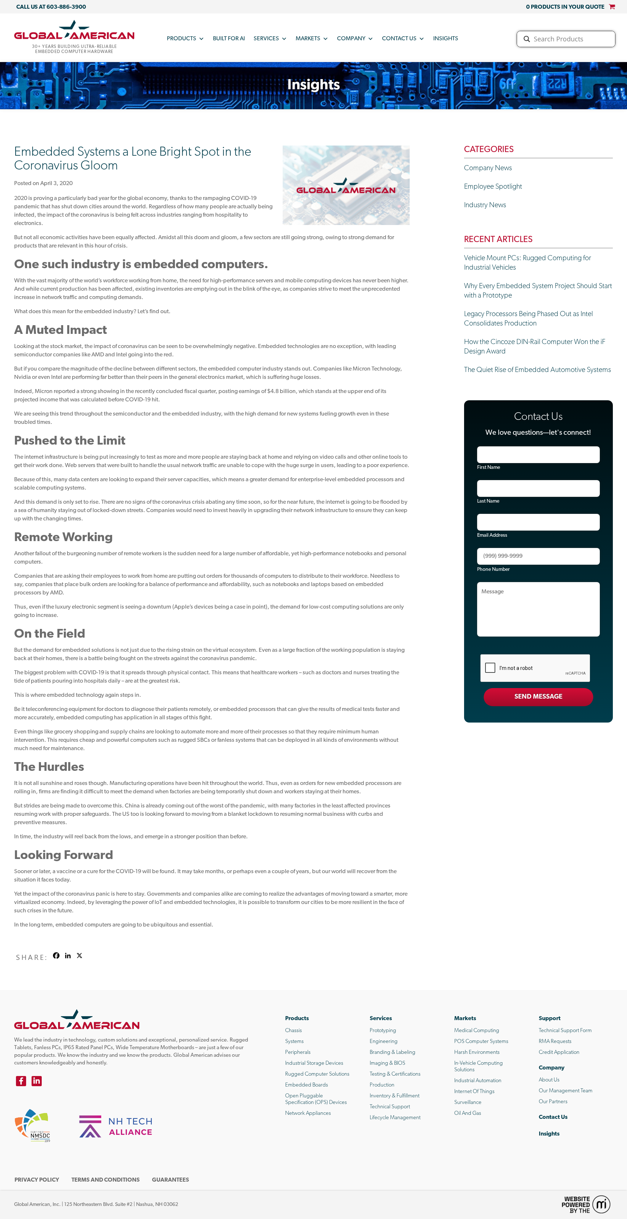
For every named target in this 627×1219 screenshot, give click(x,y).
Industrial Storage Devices (314, 1063)
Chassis (293, 1031)
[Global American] (74, 29)
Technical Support (390, 1107)
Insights (445, 39)
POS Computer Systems (481, 1041)
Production (382, 1085)
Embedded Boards (306, 1085)
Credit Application (559, 1052)
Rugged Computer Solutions (317, 1074)
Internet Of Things (474, 1092)
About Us (549, 1080)
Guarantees (170, 1180)
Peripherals (298, 1052)
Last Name (488, 501)
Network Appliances (308, 1113)
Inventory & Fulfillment (394, 1096)
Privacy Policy (37, 1180)
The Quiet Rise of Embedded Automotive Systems (537, 370)
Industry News (485, 205)
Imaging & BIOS (387, 1063)
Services (266, 39)
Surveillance (467, 1102)
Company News (488, 168)
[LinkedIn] (37, 1081)
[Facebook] (21, 1081)
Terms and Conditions (105, 1180)
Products (181, 39)
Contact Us (399, 39)
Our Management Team (566, 1091)
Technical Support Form (565, 1031)
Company (351, 39)
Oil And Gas (467, 1113)
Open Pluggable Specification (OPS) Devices (316, 1099)
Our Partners (553, 1102)
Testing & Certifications (395, 1074)
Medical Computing (476, 1031)
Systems (294, 1041)
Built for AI (229, 39)
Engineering (384, 1041)
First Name (488, 467)
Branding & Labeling (392, 1052)
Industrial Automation (477, 1081)
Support (550, 1019)
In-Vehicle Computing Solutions (478, 1067)
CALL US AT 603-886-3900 (51, 7)
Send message (538, 697)
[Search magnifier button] (527, 39)
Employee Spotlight (493, 187)
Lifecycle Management (395, 1118)
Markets (308, 39)
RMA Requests (555, 1041)
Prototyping (383, 1031)
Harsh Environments (477, 1052)
